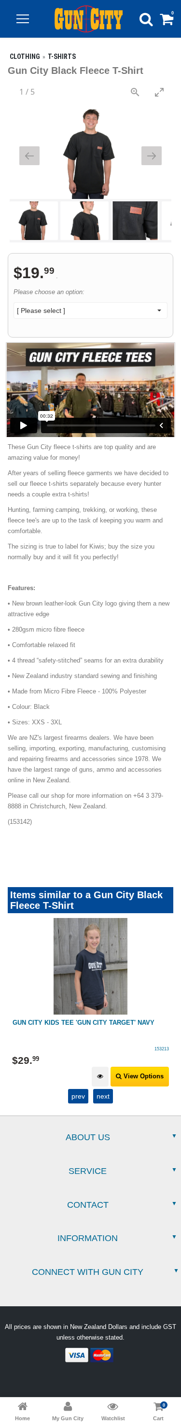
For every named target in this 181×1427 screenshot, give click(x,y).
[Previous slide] (29, 155)
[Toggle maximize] (159, 92)
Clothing (25, 56)
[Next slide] (151, 155)
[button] (23, 19)
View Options (143, 1076)
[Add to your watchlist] (100, 1077)
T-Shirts (62, 56)
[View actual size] (135, 92)
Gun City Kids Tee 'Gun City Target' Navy (83, 1022)
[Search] (146, 19)
